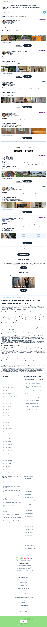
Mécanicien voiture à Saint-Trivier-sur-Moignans (13, 502)
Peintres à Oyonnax (7, 409)
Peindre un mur (28, 478)
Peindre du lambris (28, 542)
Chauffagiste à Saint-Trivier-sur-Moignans (33, 394)
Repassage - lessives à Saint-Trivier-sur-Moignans (11, 510)
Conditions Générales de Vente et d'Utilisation (23, 595)
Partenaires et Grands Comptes (23, 588)
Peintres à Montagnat (7, 444)
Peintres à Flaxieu (7, 434)
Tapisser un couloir (28, 532)
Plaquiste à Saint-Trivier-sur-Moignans (32, 406)
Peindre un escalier (28, 516)
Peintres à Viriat (6, 419)
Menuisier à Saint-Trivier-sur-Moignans (32, 403)
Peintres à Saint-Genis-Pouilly (9, 400)
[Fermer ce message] (44, 618)
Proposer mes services (23, 582)
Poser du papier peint (29, 481)
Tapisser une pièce (28, 507)
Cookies (23, 602)
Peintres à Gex (6, 390)
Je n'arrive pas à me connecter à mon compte (23, 567)
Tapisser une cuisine (29, 535)
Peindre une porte (28, 494)
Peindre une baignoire (29, 545)
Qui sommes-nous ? (23, 575)
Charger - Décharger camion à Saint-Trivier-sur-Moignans (13, 498)
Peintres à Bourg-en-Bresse (9, 381)
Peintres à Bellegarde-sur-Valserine (10, 396)
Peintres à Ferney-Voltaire (8, 384)
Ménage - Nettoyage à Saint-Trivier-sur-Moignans (11, 506)
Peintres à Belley (6, 425)
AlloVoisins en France (23, 585)
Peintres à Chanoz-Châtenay (9, 473)
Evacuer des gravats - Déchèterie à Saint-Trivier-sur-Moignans (12, 521)
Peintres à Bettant (7, 431)
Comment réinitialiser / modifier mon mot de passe (23, 570)
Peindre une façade (29, 513)
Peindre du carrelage (29, 526)
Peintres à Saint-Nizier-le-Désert (10, 457)
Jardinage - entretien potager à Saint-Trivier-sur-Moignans (12, 482)
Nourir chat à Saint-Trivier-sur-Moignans (11, 514)
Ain (15, 297)
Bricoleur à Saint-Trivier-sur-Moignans (32, 383)
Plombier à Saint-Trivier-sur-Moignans (32, 409)
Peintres (13, 297)
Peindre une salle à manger (30, 519)
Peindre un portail (28, 538)
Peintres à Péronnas (7, 428)
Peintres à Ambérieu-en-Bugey (9, 387)
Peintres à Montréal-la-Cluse (9, 450)
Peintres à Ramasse (7, 469)
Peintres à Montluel (7, 415)
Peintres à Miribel (7, 393)
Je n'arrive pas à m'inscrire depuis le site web (23, 568)
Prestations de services (7, 297)
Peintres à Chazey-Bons (8, 454)
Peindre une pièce (28, 491)
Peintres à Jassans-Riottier (8, 412)
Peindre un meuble (28, 523)
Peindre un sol (27, 485)
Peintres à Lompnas (7, 463)
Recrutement (23, 590)
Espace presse (23, 587)
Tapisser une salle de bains (30, 548)
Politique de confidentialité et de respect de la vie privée (23, 597)
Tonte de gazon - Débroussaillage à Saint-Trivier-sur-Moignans (12, 491)
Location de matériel (23, 603)
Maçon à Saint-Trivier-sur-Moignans (32, 400)
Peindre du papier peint (29, 504)
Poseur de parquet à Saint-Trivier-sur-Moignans (34, 390)
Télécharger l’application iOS (23, 611)
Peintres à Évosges (7, 441)
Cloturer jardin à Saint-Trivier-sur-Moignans (12, 495)
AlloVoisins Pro (23, 579)
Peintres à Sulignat (7, 438)
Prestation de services (24, 605)
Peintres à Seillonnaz (7, 460)
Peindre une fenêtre (29, 529)
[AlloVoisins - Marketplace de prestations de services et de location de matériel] (7, 2)
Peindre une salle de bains (30, 500)
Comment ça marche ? (23, 577)
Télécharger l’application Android (23, 612)
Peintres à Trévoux (7, 403)
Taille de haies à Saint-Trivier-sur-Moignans (12, 517)
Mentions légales (23, 600)
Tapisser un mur (28, 488)
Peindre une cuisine (29, 497)
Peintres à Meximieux (7, 406)
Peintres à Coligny (7, 447)
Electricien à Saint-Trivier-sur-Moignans (32, 397)
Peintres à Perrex (6, 466)
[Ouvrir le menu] (44, 2)
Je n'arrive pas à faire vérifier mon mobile (23, 565)
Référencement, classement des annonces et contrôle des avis (23, 599)
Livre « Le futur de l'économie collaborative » (23, 583)
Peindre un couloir (28, 510)
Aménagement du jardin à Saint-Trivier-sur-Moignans (12, 487)
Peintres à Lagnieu (7, 422)
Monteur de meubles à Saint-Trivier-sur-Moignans (33, 387)
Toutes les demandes (23, 580)
